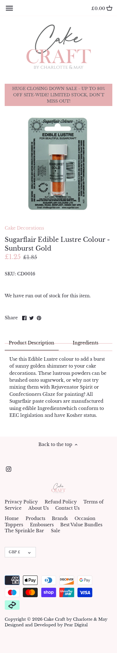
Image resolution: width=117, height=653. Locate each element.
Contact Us (67, 508)
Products (35, 518)
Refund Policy (61, 502)
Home (12, 518)
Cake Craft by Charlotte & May (75, 619)
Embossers (42, 525)
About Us (38, 508)
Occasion (85, 518)
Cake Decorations (24, 228)
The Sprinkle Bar (24, 531)
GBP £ (14, 552)
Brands (60, 518)
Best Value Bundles (81, 525)
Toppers (14, 525)
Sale (55, 531)
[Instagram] (8, 469)
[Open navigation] (9, 8)
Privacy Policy (21, 502)
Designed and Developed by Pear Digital (46, 625)
